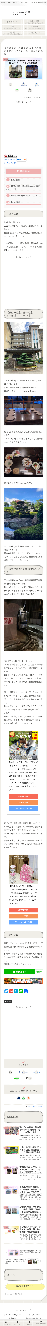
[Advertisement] (23, 127)
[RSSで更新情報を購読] (28, 1098)
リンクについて (35, 1315)
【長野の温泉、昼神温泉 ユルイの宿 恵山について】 (23, 187)
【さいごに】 (15, 202)
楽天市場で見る (23, 796)
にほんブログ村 (10, 163)
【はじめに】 (15, 180)
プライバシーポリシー (12, 1315)
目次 (22, 171)
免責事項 (12, 1318)
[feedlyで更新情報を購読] (23, 1098)
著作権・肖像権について (35, 1318)
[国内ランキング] (10, 156)
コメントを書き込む (24, 1286)
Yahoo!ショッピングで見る (23, 808)
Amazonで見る (24, 802)
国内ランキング (10, 159)
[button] (30, 90)
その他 (9, 1001)
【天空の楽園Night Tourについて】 (24, 195)
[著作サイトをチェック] (19, 1098)
